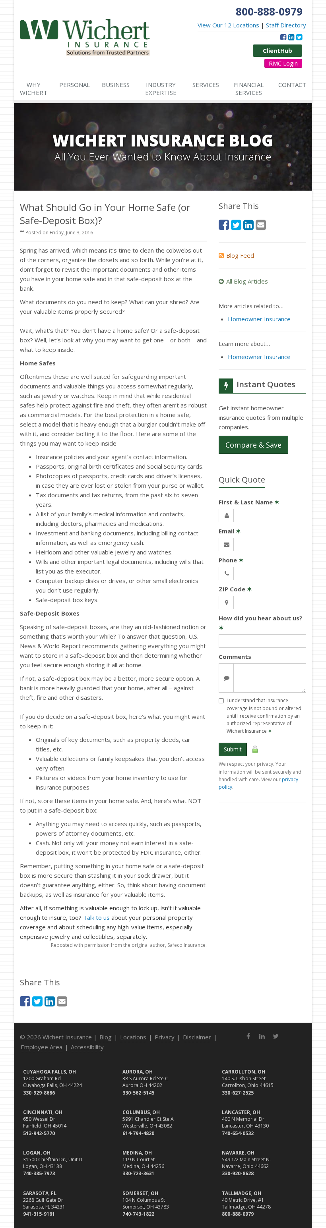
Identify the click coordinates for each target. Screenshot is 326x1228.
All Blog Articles (247, 281)
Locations (133, 1037)
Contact (292, 85)
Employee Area (41, 1047)
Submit (233, 749)
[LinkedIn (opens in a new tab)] (291, 37)
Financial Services (249, 89)
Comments (235, 656)
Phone (231, 560)
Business (116, 85)
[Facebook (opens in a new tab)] (283, 37)
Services (205, 85)
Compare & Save (253, 445)
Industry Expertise (161, 89)
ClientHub (277, 50)
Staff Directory (286, 25)
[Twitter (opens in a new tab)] (299, 37)
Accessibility (87, 1047)
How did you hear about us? (261, 622)
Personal (74, 85)
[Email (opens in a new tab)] (62, 1001)
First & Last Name (249, 502)
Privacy (165, 1037)
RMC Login (283, 63)
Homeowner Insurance (259, 319)
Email (230, 531)
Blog (105, 1037)
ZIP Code (235, 589)
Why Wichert (33, 89)
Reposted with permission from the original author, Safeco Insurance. (129, 945)
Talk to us (96, 917)
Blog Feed (240, 255)
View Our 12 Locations (228, 25)
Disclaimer (197, 1037)
